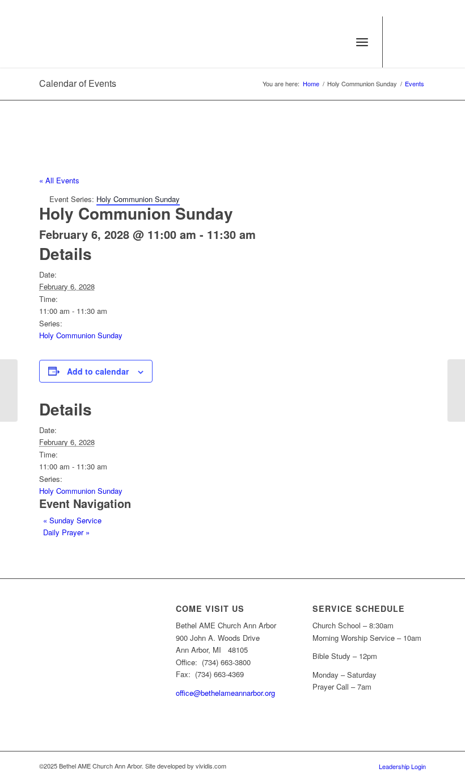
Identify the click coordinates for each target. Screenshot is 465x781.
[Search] (337, 42)
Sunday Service (72, 520)
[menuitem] (337, 42)
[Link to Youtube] (400, 42)
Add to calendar (98, 371)
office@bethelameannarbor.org (225, 692)
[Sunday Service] (9, 390)
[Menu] (362, 42)
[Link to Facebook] (417, 42)
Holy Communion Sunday (80, 335)
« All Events (59, 180)
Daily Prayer (66, 532)
